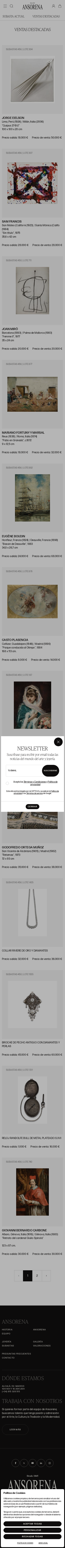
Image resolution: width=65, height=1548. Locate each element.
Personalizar (32, 1530)
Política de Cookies (25, 1543)
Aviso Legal (43, 1543)
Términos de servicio (34, 793)
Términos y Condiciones (35, 781)
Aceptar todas (32, 1524)
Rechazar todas (32, 1536)
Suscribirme (50, 771)
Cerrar (32, 806)
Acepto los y (35, 783)
